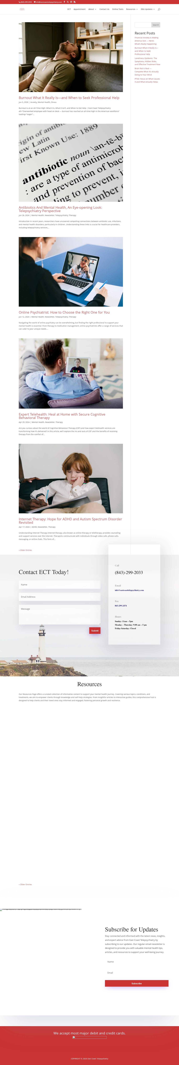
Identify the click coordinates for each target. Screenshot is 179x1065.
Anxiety (33, 102)
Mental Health (44, 102)
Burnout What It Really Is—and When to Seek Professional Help (69, 97)
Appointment (80, 9)
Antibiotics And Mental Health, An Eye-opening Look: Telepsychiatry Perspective (60, 209)
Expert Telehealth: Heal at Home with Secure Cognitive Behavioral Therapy (62, 416)
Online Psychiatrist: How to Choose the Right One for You (64, 312)
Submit (94, 631)
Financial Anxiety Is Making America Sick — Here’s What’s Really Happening (146, 40)
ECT (69, 9)
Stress (53, 102)
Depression (37, 866)
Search (156, 25)
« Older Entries (25, 550)
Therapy (72, 215)
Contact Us (104, 9)
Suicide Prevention (70, 866)
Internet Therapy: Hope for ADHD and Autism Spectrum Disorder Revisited (70, 521)
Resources (130, 9)
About (91, 9)
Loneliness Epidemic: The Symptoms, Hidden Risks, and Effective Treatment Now (147, 61)
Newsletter (49, 215)
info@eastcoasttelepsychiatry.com (129, 590)
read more (26, 814)
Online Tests (117, 9)
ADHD (34, 527)
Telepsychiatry (61, 215)
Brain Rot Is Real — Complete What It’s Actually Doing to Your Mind (147, 71)
